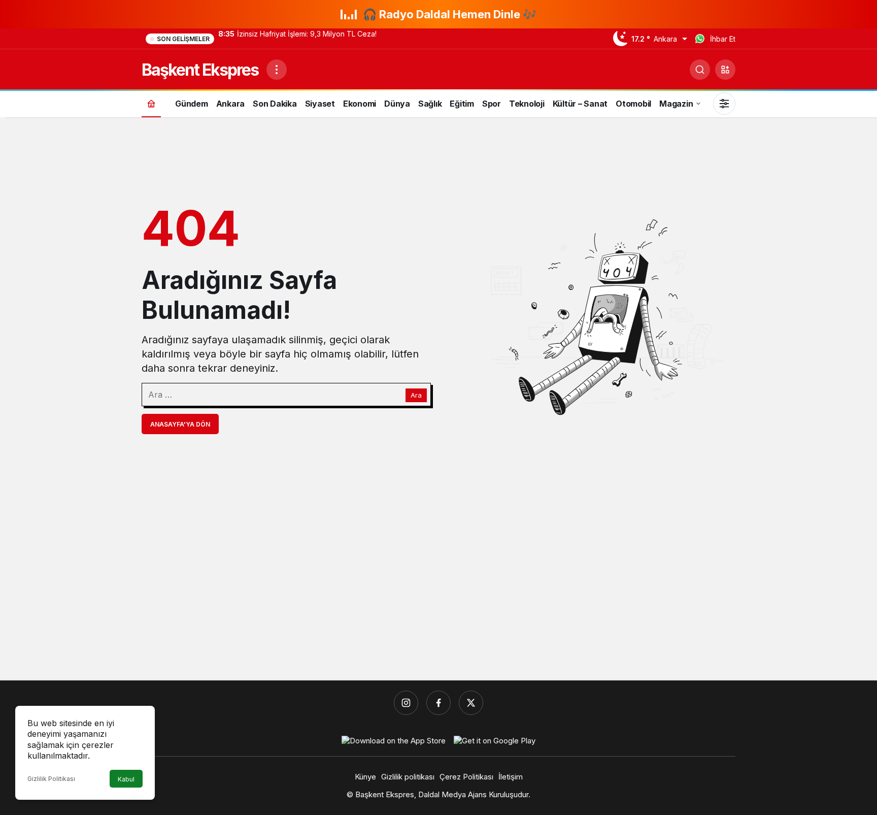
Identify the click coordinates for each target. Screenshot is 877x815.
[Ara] (700, 69)
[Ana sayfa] (151, 103)
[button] (725, 69)
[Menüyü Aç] (276, 69)
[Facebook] (438, 703)
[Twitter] (471, 703)
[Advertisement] (438, 594)
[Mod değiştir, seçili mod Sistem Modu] (724, 103)
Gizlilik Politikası (51, 779)
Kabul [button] (126, 779)
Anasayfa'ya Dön (180, 424)
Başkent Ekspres (200, 70)
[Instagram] (406, 703)
